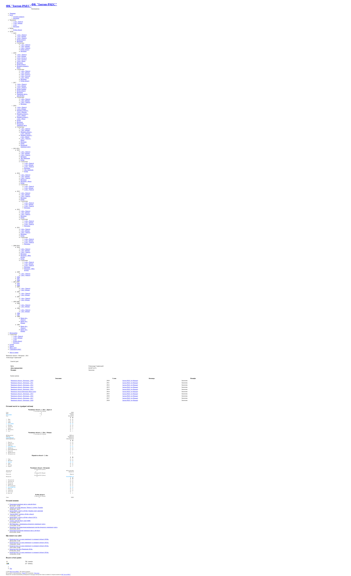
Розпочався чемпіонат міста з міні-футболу (23, 504)
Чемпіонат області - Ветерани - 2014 (22, 389)
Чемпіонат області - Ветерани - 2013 (22, 387)
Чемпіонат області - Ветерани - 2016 (22, 396)
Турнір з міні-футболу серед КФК (20, 520)
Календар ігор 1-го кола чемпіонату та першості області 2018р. (29, 539)
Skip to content (14, 352)
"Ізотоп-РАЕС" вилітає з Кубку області (22, 514)
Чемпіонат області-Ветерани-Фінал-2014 (23, 391)
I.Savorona (36, 573)
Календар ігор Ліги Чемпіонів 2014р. (21, 549)
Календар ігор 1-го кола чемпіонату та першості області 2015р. (29, 542)
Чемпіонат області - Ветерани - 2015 (22, 394)
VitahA (23, 573)
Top (11, 568)
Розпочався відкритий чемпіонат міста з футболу (25, 530)
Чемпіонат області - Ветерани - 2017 (22, 398)
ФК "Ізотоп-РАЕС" (14, 571)
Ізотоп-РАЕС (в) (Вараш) (130, 380)
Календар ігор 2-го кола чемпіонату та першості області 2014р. (29, 546)
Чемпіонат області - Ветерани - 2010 (22, 380)
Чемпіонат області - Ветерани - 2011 (22, 383)
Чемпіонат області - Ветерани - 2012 (22, 385)
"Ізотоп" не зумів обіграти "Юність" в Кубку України (26, 507)
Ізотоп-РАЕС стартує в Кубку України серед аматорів (26, 511)
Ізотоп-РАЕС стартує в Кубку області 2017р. (23, 517)
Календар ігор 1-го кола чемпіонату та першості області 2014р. (29, 552)
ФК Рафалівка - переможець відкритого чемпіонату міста (27, 524)
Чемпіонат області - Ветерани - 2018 (22, 400)
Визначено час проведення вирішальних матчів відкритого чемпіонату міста (33, 527)
